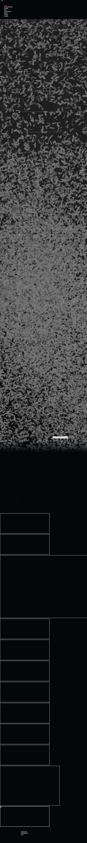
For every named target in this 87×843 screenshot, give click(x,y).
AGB (22, 834)
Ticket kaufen (21, 452)
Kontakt (6, 16)
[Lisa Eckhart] (43, 233)
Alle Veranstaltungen (23, 507)
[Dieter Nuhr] (24, 660)
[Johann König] (43, 212)
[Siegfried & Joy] (43, 334)
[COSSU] (43, 395)
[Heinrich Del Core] (43, 415)
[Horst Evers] (24, 681)
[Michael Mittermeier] (43, 70)
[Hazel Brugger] (43, 131)
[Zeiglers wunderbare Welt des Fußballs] (43, 374)
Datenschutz (24, 833)
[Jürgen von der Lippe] (43, 90)
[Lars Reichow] (43, 354)
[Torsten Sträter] (43, 151)
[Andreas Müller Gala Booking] (43, 313)
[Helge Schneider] (43, 192)
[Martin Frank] (43, 273)
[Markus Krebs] (43, 293)
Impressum (24, 831)
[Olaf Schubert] (43, 252)
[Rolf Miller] (43, 436)
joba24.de (35, 840)
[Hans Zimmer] (43, 172)
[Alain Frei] (24, 744)
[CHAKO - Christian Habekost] (43, 111)
